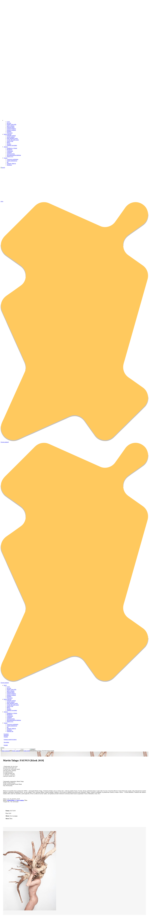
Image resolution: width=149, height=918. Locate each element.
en (2, 201)
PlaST (5, 685)
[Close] (2, 747)
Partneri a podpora (11, 130)
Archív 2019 (26, 750)
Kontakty (9, 131)
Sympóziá (9, 152)
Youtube (6, 736)
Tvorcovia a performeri (12, 159)
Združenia (9, 165)
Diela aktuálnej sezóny (12, 138)
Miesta (8, 142)
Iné (7, 162)
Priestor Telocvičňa (11, 124)
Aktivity (6, 146)
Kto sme (9, 123)
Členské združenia (11, 128)
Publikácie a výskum (12, 148)
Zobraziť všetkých (11, 163)
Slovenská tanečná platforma (14, 155)
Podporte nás (10, 731)
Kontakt (6, 745)
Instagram (6, 735)
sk (1, 201)
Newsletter (6, 742)
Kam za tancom (7, 134)
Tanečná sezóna (11, 153)
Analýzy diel (10, 141)
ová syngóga (20, 800)
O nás (8, 121)
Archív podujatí (11, 137)
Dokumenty (10, 133)
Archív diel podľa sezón (13, 139)
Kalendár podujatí (11, 135)
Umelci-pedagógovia (12, 160)
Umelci (5, 158)
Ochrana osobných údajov (10, 739)
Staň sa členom (10, 126)
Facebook (6, 734)
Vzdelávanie (10, 151)
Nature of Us (10, 156)
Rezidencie (9, 149)
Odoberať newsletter (12, 145)
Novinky (9, 144)
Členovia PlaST (11, 127)
